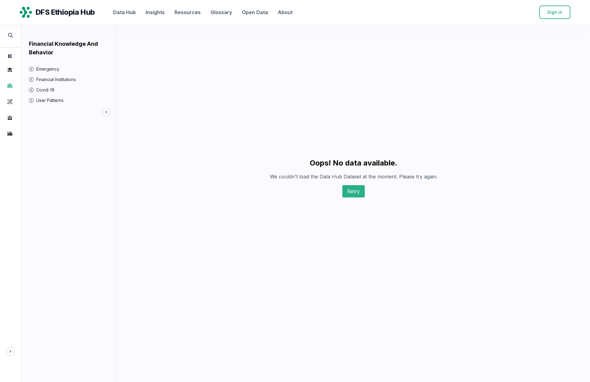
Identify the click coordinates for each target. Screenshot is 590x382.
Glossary (221, 12)
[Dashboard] (9, 56)
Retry (353, 191)
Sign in (554, 12)
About (285, 12)
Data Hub (124, 12)
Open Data (255, 12)
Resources (188, 12)
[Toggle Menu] (10, 351)
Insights (155, 12)
